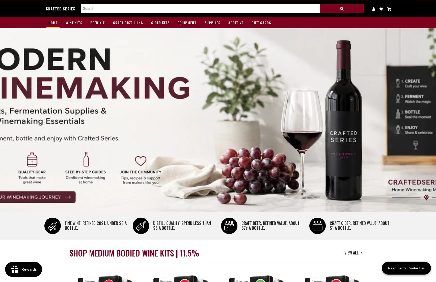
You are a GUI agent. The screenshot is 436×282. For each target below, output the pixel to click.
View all (353, 253)
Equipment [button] (187, 22)
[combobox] (200, 8)
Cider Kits (160, 22)
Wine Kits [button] (74, 22)
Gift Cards (261, 22)
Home (53, 22)
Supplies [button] (212, 22)
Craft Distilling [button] (128, 22)
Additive (235, 22)
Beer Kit (97, 22)
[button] (389, 8)
